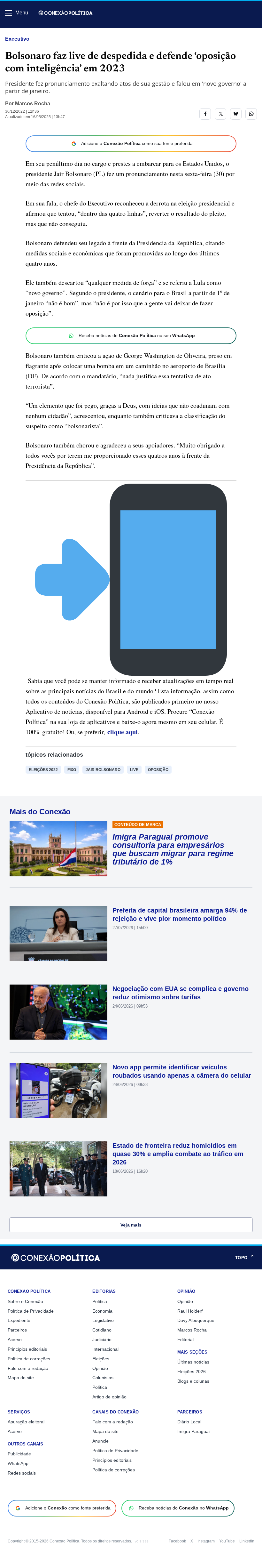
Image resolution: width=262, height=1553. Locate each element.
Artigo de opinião (109, 1396)
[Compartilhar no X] (220, 114)
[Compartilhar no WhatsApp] (251, 114)
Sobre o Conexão (25, 1301)
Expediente (19, 1320)
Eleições (100, 1358)
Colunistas (102, 1377)
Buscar (23, 31)
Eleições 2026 (191, 1371)
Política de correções (29, 1358)
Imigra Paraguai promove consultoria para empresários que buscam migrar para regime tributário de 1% (173, 849)
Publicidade (19, 1453)
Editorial (185, 1339)
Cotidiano (102, 1329)
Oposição (158, 770)
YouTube (227, 1541)
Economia (102, 1311)
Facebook (177, 1541)
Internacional (105, 1349)
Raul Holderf (190, 1311)
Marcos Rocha (32, 103)
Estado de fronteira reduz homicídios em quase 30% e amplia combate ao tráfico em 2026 (177, 1154)
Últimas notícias (193, 1361)
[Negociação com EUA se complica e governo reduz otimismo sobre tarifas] (58, 1012)
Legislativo (103, 1320)
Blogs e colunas (193, 1381)
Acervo (15, 1339)
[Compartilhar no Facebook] (205, 114)
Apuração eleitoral (26, 1421)
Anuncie (100, 1441)
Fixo (71, 770)
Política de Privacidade (31, 1311)
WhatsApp (18, 1463)
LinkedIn (246, 1541)
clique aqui (122, 731)
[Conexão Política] (65, 12)
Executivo (17, 39)
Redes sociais (22, 1473)
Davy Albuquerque (195, 1320)
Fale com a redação (28, 1368)
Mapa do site (21, 1377)
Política (99, 1301)
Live (134, 770)
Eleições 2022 (43, 770)
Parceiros (17, 1329)
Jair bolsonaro (103, 770)
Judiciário (102, 1339)
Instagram (206, 1541)
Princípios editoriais (27, 1349)
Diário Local (189, 1421)
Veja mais (131, 1224)
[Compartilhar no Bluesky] (236, 114)
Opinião (100, 1368)
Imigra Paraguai (193, 1431)
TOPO (244, 1257)
